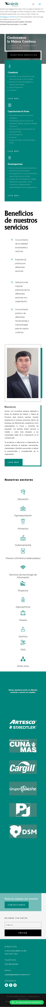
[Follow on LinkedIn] (6, 985)
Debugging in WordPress (8, 17)
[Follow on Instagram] (15, 985)
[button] (27, 1002)
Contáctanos (16, 905)
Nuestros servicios (23, 55)
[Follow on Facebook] (10, 985)
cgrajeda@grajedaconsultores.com (17, 974)
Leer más (13, 98)
